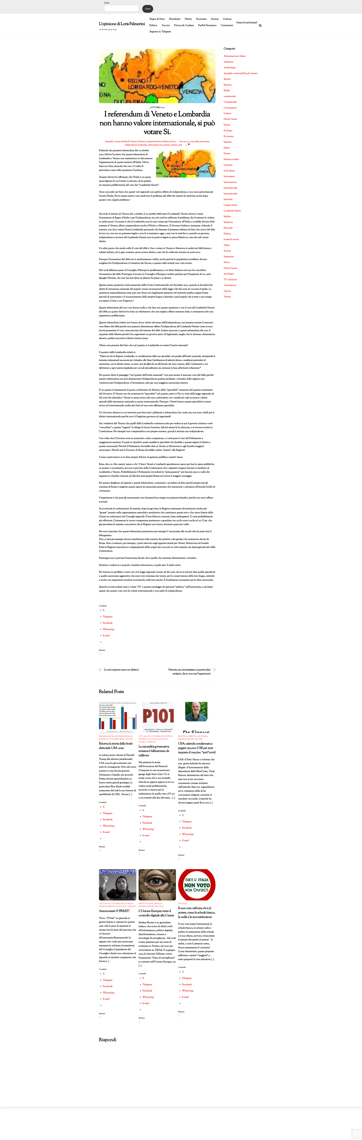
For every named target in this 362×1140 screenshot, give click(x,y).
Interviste (228, 199)
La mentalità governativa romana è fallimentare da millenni (154, 751)
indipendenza (131, 144)
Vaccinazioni (230, 285)
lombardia (142, 144)
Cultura (227, 19)
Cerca (106, 2)
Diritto (188, 19)
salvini (167, 144)
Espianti (228, 142)
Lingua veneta (230, 205)
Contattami (227, 25)
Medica (227, 216)
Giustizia (203, 736)
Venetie (151, 742)
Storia (173, 141)
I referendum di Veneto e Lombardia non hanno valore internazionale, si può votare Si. (157, 123)
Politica (153, 25)
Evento (227, 153)
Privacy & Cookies (184, 25)
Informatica (229, 176)
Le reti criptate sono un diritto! (121, 670)
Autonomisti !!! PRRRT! (114, 911)
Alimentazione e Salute (234, 56)
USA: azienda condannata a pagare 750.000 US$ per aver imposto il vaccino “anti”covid (196, 748)
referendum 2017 (155, 144)
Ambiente (228, 62)
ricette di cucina (231, 239)
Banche (227, 79)
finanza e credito (231, 159)
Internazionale (124, 736)
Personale (228, 228)
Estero (227, 148)
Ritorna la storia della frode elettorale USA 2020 (115, 746)
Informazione (106, 736)
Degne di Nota (157, 19)
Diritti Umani (146, 903)
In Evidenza (229, 170)
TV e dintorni (116, 739)
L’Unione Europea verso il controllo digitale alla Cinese (156, 913)
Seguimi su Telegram (160, 31)
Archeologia (230, 67)
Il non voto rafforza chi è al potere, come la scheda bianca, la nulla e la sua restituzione (196, 912)
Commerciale (230, 102)
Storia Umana (230, 268)
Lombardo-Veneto (153, 141)
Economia (201, 19)
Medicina (228, 222)
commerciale (230, 96)
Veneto (174, 144)
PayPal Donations (207, 25)
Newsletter (174, 19)
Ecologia (228, 130)
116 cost (182, 141)
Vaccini (166, 25)
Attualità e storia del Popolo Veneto (121, 141)
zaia (180, 144)
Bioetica (183, 736)
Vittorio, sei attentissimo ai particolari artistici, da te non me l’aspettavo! (189, 672)
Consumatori (230, 108)
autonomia (204, 141)
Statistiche (229, 256)
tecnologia (229, 274)
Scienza (215, 19)
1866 (196, 141)
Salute (227, 245)
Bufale (227, 90)
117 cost (190, 141)
